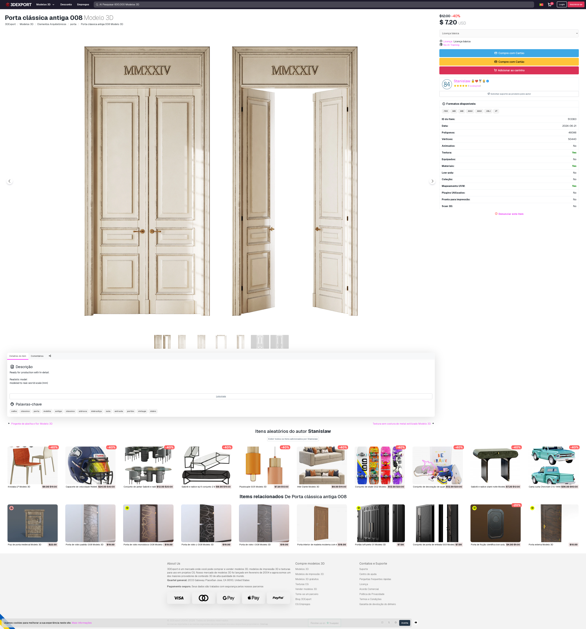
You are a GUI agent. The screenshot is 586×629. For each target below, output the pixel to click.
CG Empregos (302, 604)
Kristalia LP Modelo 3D (19, 486)
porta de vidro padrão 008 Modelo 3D (84, 544)
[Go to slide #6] (260, 342)
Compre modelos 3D (310, 563)
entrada (119, 411)
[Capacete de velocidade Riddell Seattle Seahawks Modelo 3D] (90, 465)
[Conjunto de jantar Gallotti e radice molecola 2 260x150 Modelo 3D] (148, 465)
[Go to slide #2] (182, 342)
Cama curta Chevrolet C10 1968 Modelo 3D (550, 486)
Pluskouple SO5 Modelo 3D (253, 486)
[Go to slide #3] (201, 342)
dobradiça (96, 411)
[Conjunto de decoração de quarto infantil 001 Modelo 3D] (437, 465)
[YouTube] (416, 623)
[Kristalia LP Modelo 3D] (32, 465)
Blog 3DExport (303, 599)
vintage (142, 411)
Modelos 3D (302, 569)
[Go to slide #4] (221, 342)
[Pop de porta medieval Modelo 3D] (32, 523)
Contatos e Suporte (373, 563)
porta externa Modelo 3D (541, 544)
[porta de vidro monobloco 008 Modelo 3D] (148, 523)
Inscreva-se (576, 4)
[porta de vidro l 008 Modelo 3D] (264, 523)
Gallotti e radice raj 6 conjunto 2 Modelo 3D (203, 486)
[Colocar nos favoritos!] (53, 480)
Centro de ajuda (367, 574)
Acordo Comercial (369, 589)
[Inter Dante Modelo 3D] (322, 465)
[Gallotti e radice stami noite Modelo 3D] (495, 465)
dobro (153, 411)
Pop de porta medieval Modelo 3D (24, 544)
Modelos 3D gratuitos (307, 579)
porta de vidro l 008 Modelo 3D (255, 544)
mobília (47, 411)
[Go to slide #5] (240, 342)
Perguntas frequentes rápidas (375, 579)
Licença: (448, 41)
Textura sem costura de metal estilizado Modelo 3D (402, 423)
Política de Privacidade (371, 594)
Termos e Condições (370, 599)
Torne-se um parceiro (306, 594)
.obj (488, 111)
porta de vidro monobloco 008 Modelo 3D (145, 544)
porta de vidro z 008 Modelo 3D (198, 544)
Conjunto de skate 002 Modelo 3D (372, 486)
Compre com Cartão (511, 53)
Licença (363, 584)
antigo (58, 411)
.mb (454, 111)
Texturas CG (302, 584)
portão (130, 411)
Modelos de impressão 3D (309, 574)
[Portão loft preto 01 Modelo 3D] (380, 523)
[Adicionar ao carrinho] (47, 480)
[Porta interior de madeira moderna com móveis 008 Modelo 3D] (322, 523)
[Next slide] (432, 181)
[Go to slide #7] (279, 342)
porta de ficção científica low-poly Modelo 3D (493, 544)
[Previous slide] (9, 181)
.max (470, 111)
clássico (25, 411)
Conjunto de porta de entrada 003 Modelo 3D (435, 544)
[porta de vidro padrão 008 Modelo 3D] (90, 523)
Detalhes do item (17, 356)
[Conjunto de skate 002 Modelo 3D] (380, 465)
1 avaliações (474, 86)
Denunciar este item (511, 214)
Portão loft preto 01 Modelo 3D (370, 544)
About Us (173, 563)
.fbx (445, 111)
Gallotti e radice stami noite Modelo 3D (490, 486)
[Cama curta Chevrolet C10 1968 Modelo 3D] (553, 465)
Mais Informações (82, 622)
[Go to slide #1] (162, 342)
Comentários (37, 356)
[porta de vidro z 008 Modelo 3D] (206, 523)
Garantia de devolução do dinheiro (377, 604)
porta (36, 411)
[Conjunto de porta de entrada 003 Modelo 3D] (437, 523)
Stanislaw (462, 81)
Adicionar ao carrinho (511, 70)
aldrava (83, 411)
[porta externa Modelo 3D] (553, 523)
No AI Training (451, 45)
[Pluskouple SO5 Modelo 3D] (264, 465)
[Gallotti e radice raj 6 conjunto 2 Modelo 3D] (206, 465)
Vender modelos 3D (306, 589)
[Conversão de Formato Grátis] (496, 111)
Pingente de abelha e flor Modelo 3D (31, 423)
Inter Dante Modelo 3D (308, 486)
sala (108, 411)
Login (562, 4)
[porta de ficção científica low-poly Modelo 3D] (495, 523)
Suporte (363, 569)
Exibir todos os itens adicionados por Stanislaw (293, 439)
